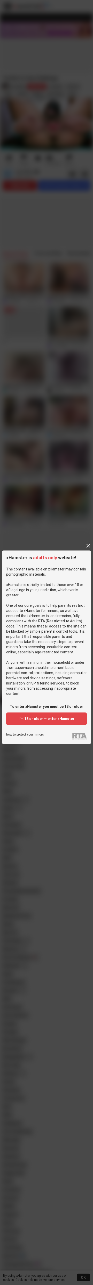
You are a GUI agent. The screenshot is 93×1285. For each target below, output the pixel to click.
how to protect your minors (25, 734)
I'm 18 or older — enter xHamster (46, 719)
